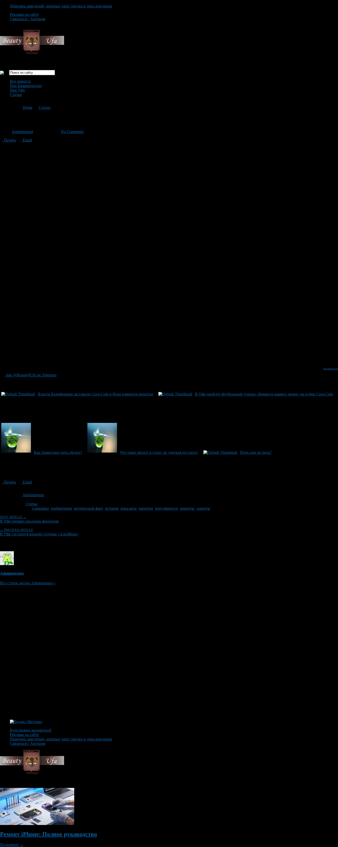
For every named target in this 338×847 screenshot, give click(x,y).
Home (27, 107)
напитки (146, 508)
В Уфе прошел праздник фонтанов (29, 519)
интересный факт (88, 508)
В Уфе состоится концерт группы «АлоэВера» (39, 532)
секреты (203, 508)
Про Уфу (17, 90)
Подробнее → (12, 845)
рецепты (187, 508)
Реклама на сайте (24, 14)
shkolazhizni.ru (330, 368)
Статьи (16, 94)
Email (26, 140)
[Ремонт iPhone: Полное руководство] (37, 824)
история (112, 508)
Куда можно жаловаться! (30, 730)
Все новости (20, 81)
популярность (166, 508)
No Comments (72, 132)
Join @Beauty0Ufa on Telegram (30, 375)
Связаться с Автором (27, 19)
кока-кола (129, 508)
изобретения (61, 508)
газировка (40, 508)
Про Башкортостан (26, 86)
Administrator (22, 132)
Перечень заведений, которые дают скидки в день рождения (61, 6)
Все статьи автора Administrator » (28, 583)
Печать (9, 140)
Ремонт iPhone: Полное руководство (48, 834)
